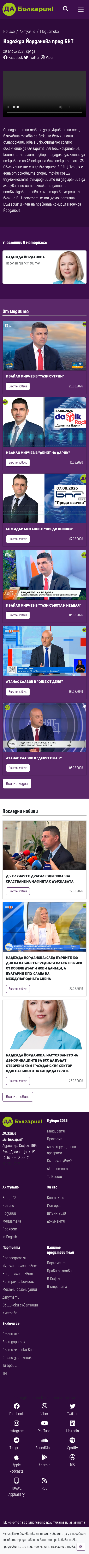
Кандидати (56, 1131)
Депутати (10, 1297)
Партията (11, 1247)
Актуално (27, 31)
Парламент (56, 1263)
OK (81, 1547)
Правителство (59, 1270)
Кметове (9, 1313)
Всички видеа (17, 783)
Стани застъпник (17, 1357)
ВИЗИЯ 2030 (56, 1213)
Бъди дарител (13, 1341)
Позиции (9, 1213)
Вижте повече (18, 386)
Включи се (10, 1323)
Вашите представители (60, 1250)
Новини (8, 1205)
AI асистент (57, 1168)
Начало (9, 31)
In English (9, 1237)
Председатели (14, 1258)
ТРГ (5, 1373)
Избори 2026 (57, 1120)
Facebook (15, 57)
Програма (55, 1139)
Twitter (34, 57)
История (54, 1205)
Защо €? (9, 1197)
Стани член (11, 1334)
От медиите (15, 311)
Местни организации (19, 1289)
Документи (56, 1221)
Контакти (55, 1197)
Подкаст (9, 1229)
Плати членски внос (18, 1349)
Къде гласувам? (59, 1160)
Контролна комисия (18, 1281)
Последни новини (20, 811)
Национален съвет (17, 1273)
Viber (49, 57)
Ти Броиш (54, 1176)
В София (53, 1278)
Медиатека (49, 31)
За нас (52, 1187)
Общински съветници (20, 1305)
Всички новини (18, 1096)
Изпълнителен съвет (19, 1265)
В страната (57, 1286)
